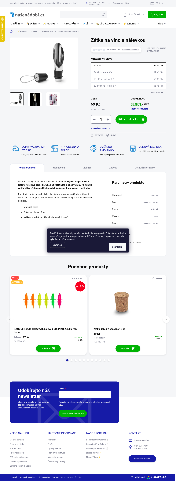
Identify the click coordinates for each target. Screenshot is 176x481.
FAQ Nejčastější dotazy (19, 457)
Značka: (153, 51)
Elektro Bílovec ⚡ (93, 453)
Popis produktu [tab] (27, 167)
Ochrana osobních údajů (20, 466)
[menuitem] (17, 24)
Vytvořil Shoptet (138, 477)
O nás (50, 444)
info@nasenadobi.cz (143, 440)
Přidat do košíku (128, 119)
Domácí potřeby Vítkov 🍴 (97, 448)
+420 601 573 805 (142, 447)
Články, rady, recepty (56, 461)
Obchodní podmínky (18, 461)
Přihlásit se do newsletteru (72, 413)
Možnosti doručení (139, 109)
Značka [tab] (113, 167)
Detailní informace (99, 128)
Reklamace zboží (70, 3)
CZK (158, 3)
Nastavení (57, 245)
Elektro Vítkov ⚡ (93, 457)
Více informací (69, 239)
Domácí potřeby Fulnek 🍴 (97, 444)
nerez (155, 216)
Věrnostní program (56, 457)
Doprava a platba (35, 3)
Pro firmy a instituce (56, 453)
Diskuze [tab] (86, 167)
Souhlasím (117, 247)
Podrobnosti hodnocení (130, 50)
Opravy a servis (54, 448)
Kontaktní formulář (142, 458)
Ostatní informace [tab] (145, 167)
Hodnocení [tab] (59, 167)
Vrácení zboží (53, 3)
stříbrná (154, 209)
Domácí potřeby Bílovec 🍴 (97, 440)
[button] (67, 360)
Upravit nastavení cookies (71, 477)
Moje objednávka (17, 3)
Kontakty (52, 440)
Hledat (103, 14)
